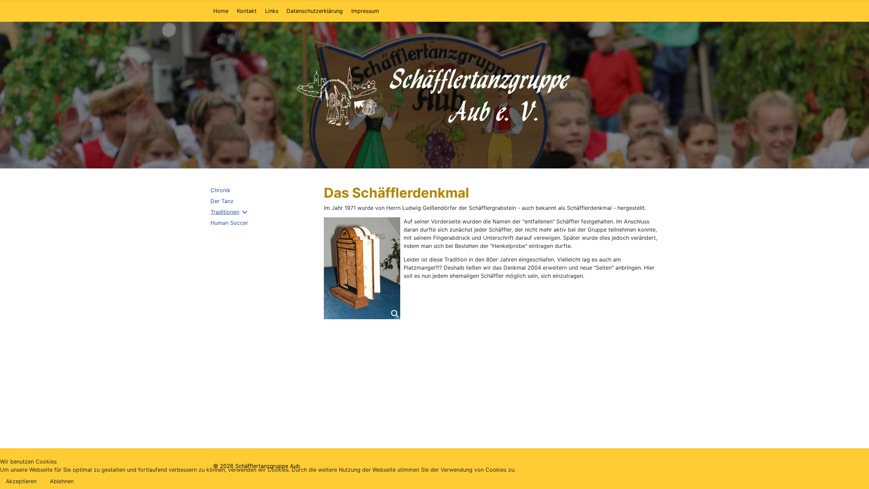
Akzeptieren (21, 481)
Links (271, 10)
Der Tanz (222, 201)
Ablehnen (62, 481)
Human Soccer (229, 222)
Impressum (365, 10)
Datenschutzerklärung (314, 10)
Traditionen (224, 212)
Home (220, 10)
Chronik (220, 190)
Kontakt (247, 10)
